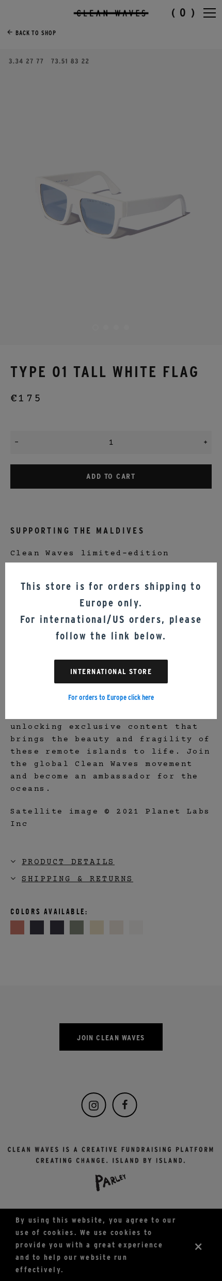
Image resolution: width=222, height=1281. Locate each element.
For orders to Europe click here (111, 697)
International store (111, 671)
